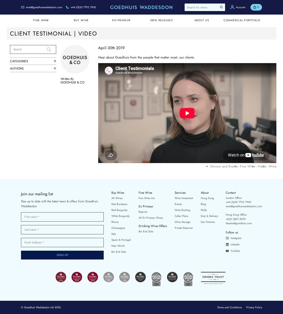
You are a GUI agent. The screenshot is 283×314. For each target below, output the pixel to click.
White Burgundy (120, 216)
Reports (143, 212)
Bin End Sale (118, 251)
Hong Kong (207, 198)
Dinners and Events (224, 166)
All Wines (116, 198)
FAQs (204, 210)
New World (117, 245)
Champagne (118, 228)
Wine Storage (182, 222)
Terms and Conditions (229, 307)
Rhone (115, 222)
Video (262, 166)
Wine (272, 166)
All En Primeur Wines (151, 217)
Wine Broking (182, 210)
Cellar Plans (181, 216)
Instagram (236, 238)
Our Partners (208, 222)
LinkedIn (235, 244)
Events (178, 204)
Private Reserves (184, 228)
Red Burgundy (119, 210)
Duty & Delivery (209, 216)
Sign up (62, 255)
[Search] (51, 49)
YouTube (235, 250)
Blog (203, 204)
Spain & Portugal (121, 240)
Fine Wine (247, 166)
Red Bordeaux (119, 204)
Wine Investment (184, 198)
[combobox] (205, 7)
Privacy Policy (254, 307)
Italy (113, 234)
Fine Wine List (147, 198)
